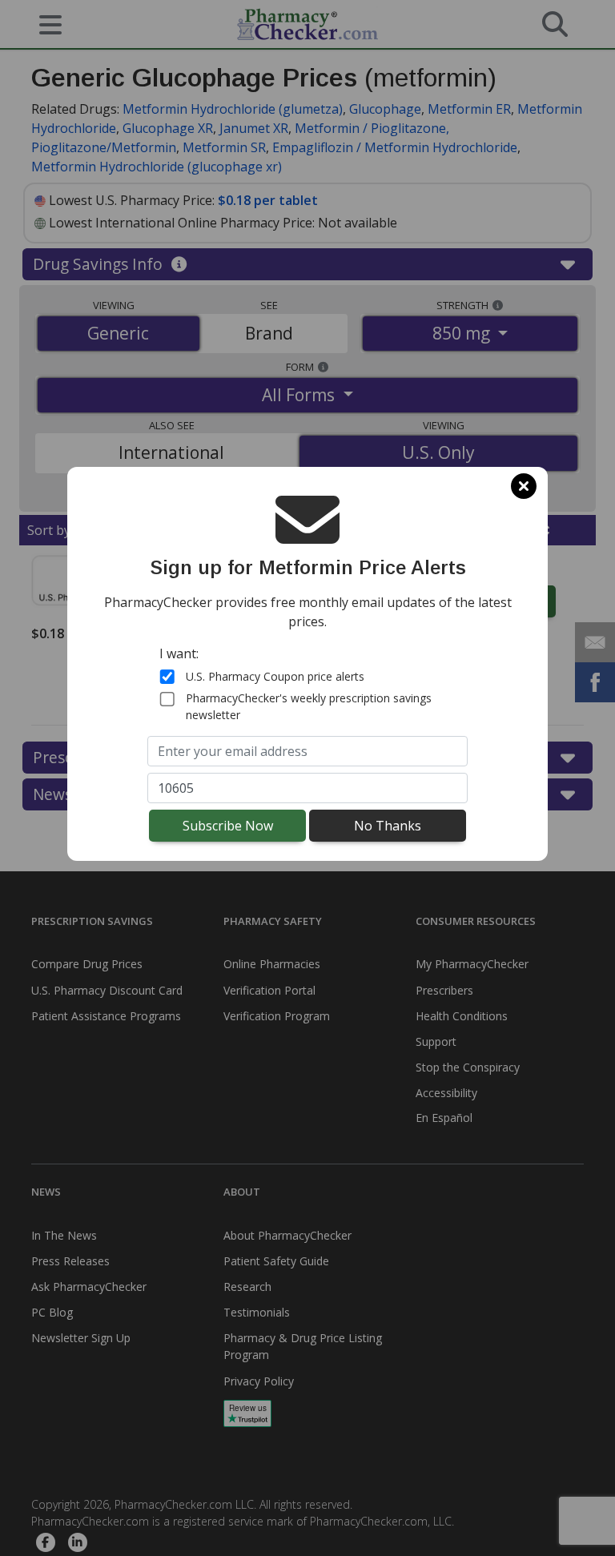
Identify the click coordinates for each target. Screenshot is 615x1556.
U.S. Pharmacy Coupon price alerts (275, 676)
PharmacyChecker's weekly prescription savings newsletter (309, 706)
